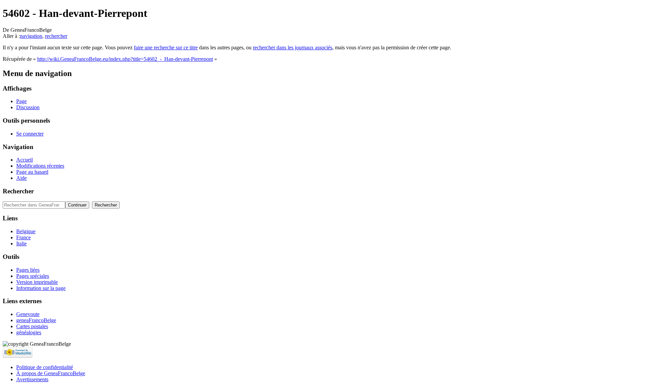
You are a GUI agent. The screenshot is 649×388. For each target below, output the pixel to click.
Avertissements (32, 379)
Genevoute (28, 314)
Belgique (25, 231)
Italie (21, 243)
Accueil (24, 160)
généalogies (28, 332)
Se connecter (30, 134)
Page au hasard (32, 172)
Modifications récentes (40, 166)
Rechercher (18, 191)
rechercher (56, 36)
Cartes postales (32, 326)
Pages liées (28, 270)
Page (21, 101)
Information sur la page (41, 288)
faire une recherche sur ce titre (166, 47)
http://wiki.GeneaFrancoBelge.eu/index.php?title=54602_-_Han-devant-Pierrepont (125, 59)
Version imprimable (37, 282)
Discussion (28, 107)
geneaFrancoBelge (36, 320)
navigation (31, 36)
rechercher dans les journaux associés (292, 47)
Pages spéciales (32, 276)
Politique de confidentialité (44, 367)
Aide (21, 178)
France (23, 237)
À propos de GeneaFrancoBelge (50, 373)
